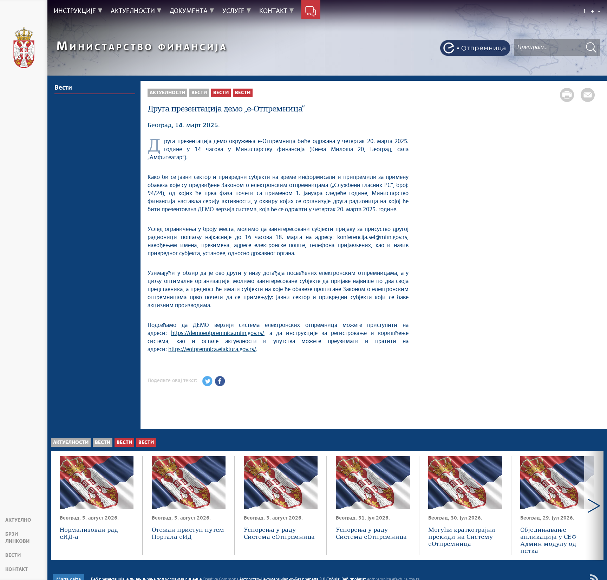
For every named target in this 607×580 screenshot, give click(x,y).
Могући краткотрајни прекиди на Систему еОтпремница (461, 537)
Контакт (16, 569)
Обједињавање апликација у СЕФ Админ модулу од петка (548, 537)
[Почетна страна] (23, 47)
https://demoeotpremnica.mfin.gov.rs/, (218, 333)
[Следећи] (593, 505)
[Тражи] (591, 47)
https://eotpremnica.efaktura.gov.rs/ (212, 349)
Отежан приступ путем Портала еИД (188, 533)
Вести (13, 555)
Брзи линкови (17, 538)
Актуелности (167, 92)
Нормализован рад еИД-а (89, 533)
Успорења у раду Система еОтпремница (279, 533)
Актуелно (18, 520)
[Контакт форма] (310, 11)
